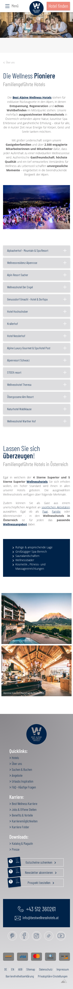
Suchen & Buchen (21, 769)
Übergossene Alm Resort (20, 397)
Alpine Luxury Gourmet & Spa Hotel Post (28, 348)
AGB (20, 969)
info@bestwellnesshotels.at (40, 917)
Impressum (63, 969)
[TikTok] (48, 935)
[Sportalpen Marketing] (64, 981)
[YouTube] (60, 935)
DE (5, 969)
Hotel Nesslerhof (16, 336)
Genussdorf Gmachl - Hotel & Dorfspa (27, 299)
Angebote (17, 775)
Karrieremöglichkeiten (24, 821)
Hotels (15, 758)
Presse (15, 849)
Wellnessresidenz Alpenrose (22, 263)
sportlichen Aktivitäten (56, 507)
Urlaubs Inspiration (22, 781)
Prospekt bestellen (33, 882)
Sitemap (30, 969)
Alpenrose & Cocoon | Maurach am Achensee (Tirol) (23, 692)
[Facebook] (24, 935)
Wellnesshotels (37, 482)
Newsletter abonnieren (35, 872)
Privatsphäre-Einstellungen (53, 976)
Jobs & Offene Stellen (23, 809)
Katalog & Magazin (22, 843)
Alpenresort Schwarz (18, 360)
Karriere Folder (20, 827)
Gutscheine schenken (34, 861)
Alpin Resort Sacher (17, 275)
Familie (56, 511)
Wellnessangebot (15, 524)
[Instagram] (36, 935)
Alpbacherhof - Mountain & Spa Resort (27, 250)
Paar (45, 511)
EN (12, 969)
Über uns (10, 62)
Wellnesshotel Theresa (19, 384)
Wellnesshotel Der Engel (20, 287)
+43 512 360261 (40, 908)
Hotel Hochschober (17, 311)
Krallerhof (12, 323)
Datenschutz (46, 969)
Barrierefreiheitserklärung (20, 976)
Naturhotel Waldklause (19, 409)
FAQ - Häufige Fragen (23, 787)
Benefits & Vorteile (22, 815)
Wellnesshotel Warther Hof (21, 421)
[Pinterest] (12, 935)
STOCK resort (14, 372)
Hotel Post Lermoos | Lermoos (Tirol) (17, 640)
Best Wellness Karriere (24, 803)
